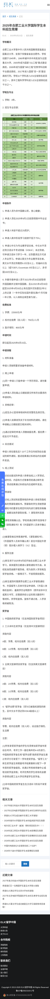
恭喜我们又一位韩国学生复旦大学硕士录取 (20, 886)
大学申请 (4, 927)
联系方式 (4, 976)
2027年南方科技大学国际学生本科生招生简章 (23, 805)
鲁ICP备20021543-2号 (25, 991)
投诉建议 (4, 966)
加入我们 (4, 973)
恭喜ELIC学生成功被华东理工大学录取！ (21, 815)
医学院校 (4, 948)
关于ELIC (4, 934)
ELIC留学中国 (26, 987)
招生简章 (12, 16)
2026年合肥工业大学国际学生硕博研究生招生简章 (25, 836)
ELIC (4, 36)
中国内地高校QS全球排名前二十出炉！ (21, 846)
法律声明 (4, 969)
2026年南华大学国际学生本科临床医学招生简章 (24, 821)
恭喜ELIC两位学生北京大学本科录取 (18, 891)
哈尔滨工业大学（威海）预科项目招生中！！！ (24, 826)
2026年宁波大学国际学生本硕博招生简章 (21, 851)
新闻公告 (4, 931)
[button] (48, 5)
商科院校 (4, 952)
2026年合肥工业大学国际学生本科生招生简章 (23, 841)
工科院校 (4, 955)
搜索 (25, 864)
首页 (4, 16)
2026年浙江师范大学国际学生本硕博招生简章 (23, 831)
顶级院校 (4, 945)
